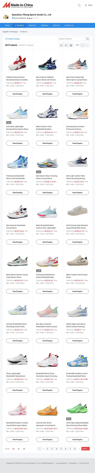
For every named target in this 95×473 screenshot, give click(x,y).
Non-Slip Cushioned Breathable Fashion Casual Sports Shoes (46, 326)
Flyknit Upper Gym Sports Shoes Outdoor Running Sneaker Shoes (76, 326)
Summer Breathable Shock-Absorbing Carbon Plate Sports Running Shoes (16, 326)
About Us (32, 25)
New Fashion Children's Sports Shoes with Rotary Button (46, 79)
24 (13, 449)
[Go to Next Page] (87, 45)
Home (7, 25)
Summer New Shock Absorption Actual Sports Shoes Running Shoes (45, 425)
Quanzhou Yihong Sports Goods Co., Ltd (31, 14)
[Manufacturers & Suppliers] (18, 5)
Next (84, 448)
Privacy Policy (84, 463)
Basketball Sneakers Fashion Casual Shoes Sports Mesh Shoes (17, 425)
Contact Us (69, 25)
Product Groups (13, 39)
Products (20, 25)
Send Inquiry (18, 94)
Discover (56, 25)
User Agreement (61, 463)
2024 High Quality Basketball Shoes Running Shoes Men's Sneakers (77, 425)
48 (24, 449)
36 (19, 449)
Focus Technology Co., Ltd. (31, 463)
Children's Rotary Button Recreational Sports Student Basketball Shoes (17, 79)
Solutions (44, 25)
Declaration (73, 463)
